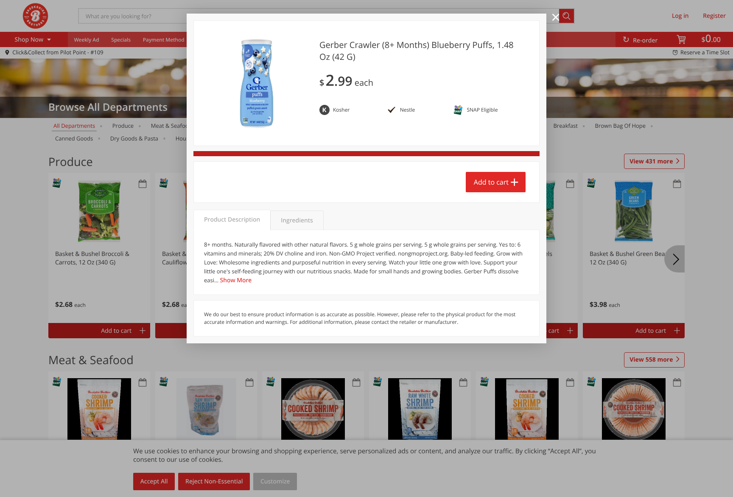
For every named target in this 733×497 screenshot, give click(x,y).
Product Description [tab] (232, 220)
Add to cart (491, 182)
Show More (236, 280)
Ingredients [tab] (297, 220)
